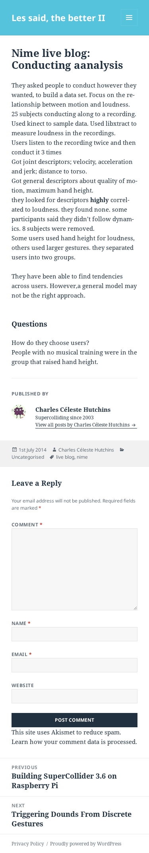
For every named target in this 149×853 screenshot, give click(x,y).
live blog (65, 457)
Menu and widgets (129, 25)
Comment (27, 524)
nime (82, 457)
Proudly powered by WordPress (85, 843)
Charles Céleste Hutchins (86, 449)
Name (21, 623)
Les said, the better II (58, 17)
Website (23, 685)
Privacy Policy (28, 843)
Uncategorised (28, 457)
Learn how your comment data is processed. (74, 742)
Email (22, 654)
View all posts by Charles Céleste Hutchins (83, 424)
